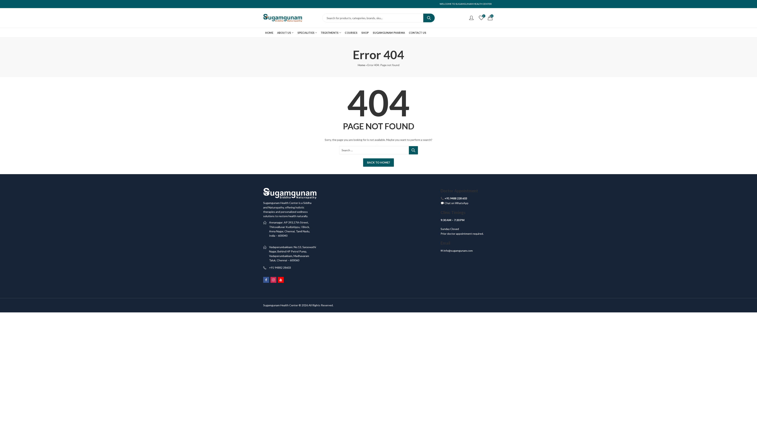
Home (361, 65)
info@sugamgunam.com (458, 250)
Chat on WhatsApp (456, 203)
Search (429, 18)
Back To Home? (378, 162)
